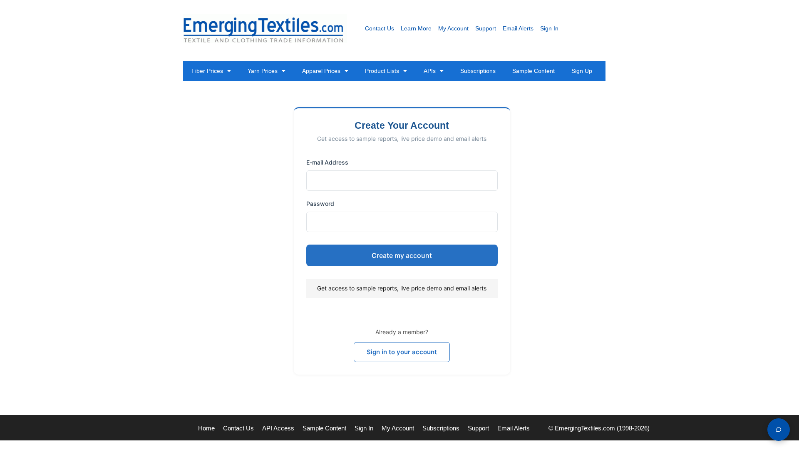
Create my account (402, 255)
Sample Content (533, 71)
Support (485, 28)
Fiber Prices (207, 71)
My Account (453, 28)
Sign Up (581, 71)
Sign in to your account (402, 352)
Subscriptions (478, 71)
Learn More (416, 28)
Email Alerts (518, 28)
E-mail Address (327, 162)
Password (320, 203)
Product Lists (382, 71)
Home (206, 428)
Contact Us (379, 28)
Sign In (549, 28)
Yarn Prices (263, 71)
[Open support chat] (778, 429)
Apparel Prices (321, 71)
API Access (278, 428)
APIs (430, 71)
